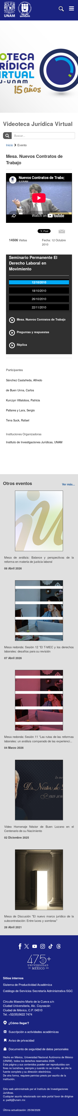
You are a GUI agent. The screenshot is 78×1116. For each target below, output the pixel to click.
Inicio (9, 145)
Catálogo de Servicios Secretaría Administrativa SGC (38, 991)
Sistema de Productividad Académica (27, 984)
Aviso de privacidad (21, 1040)
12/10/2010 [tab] (39, 282)
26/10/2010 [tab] (39, 299)
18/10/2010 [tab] (39, 290)
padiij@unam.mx (15, 1100)
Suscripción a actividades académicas (34, 1032)
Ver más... (68, 484)
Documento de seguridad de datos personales (39, 1049)
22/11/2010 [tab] (39, 307)
